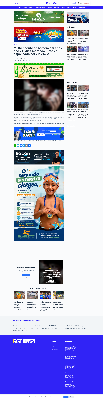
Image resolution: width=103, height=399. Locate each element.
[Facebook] (13, 3)
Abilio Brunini (16, 326)
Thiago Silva (82, 328)
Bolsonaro (52, 326)
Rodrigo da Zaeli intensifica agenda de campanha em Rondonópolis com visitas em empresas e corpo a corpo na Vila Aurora (45, 305)
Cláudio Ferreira (73, 326)
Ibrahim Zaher (21, 328)
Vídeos (74, 7)
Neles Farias (60, 328)
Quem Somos (55, 347)
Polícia (25, 7)
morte (56, 328)
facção (17, 328)
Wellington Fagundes (18, 330)
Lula (41, 328)
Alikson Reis (45, 326)
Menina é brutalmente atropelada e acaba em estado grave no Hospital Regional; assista (83, 40)
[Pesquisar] (89, 7)
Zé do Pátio (26, 330)
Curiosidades (82, 7)
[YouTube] (19, 3)
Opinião (69, 7)
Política (20, 7)
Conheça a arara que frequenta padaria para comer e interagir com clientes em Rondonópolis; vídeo (72, 40)
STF (79, 328)
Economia (49, 7)
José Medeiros (27, 328)
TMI (85, 328)
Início (53, 346)
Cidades (31, 7)
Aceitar (66, 396)
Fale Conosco (55, 349)
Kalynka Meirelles (34, 328)
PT (65, 328)
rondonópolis (70, 328)
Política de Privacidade (57, 351)
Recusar (71, 396)
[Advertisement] (39, 250)
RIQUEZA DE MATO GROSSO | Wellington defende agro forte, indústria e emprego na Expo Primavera (72, 56)
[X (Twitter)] (17, 3)
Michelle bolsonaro (52, 328)
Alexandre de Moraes (37, 326)
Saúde (63, 7)
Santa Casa (76, 328)
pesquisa (63, 328)
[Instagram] (15, 3)
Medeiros (46, 328)
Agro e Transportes (40, 7)
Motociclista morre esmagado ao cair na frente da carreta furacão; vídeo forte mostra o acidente (83, 56)
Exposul (14, 328)
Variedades (56, 7)
